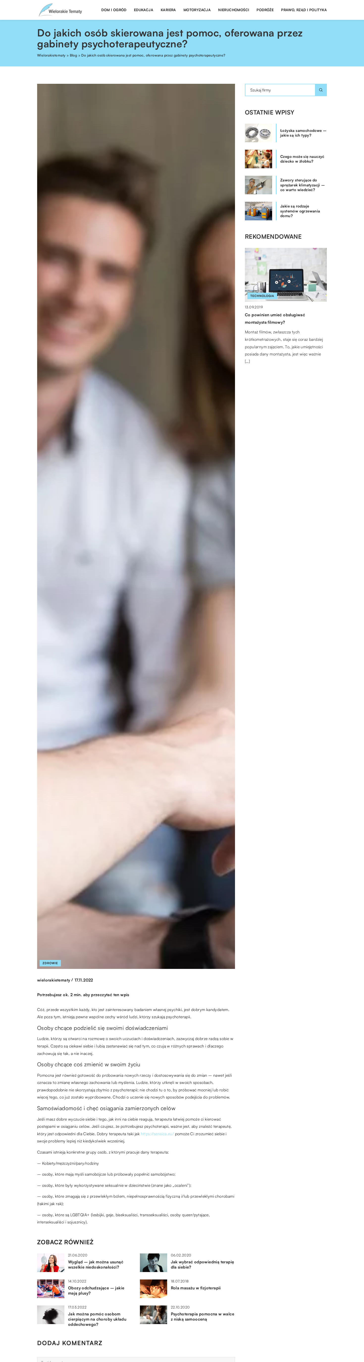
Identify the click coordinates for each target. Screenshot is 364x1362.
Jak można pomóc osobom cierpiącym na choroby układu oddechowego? (97, 1319)
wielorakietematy (53, 980)
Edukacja (143, 10)
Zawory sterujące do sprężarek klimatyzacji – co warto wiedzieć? (302, 185)
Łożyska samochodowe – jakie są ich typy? (303, 133)
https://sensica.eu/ (157, 1133)
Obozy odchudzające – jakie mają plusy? (96, 1290)
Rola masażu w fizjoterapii (196, 1287)
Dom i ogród (113, 10)
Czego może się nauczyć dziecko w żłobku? (302, 159)
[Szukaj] (321, 90)
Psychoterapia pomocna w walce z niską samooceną (202, 1316)
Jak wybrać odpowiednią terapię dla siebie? (202, 1264)
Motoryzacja (197, 10)
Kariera (168, 10)
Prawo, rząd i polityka (304, 10)
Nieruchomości (233, 10)
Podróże (265, 10)
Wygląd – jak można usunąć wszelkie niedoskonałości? (95, 1264)
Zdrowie (50, 963)
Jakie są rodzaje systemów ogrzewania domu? (300, 211)
